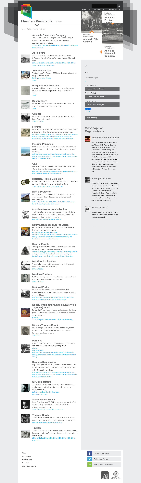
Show (88, 109)
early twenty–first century (46, 136)
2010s (68, 202)
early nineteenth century (60, 134)
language (54, 232)
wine (33, 350)
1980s (48, 65)
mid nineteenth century (51, 138)
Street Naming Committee (50, 392)
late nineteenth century (61, 136)
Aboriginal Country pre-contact (42, 134)
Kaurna (48, 232)
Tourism (37, 428)
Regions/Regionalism (44, 362)
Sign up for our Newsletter (103, 465)
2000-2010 (35, 440)
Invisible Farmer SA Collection (49, 209)
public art (35, 317)
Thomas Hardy (40, 415)
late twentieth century (68, 45)
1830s (34, 63)
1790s (34, 269)
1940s (34, 65)
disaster (48, 78)
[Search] (119, 6)
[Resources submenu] (119, 9)
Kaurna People (40, 244)
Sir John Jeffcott (41, 382)
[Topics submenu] (89, 9)
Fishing (36, 127)
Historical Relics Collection (47, 179)
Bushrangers (39, 101)
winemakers (39, 350)
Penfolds (37, 340)
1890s (43, 45)
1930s (73, 63)
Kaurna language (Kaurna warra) (50, 225)
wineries (34, 348)
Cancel (87, 111)
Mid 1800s (44, 394)
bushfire (34, 78)
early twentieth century (53, 45)
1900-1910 (58, 63)
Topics (29, 29)
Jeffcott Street (36, 392)
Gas (34, 164)
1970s (43, 65)
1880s (39, 45)
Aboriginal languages (38, 232)
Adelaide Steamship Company (49, 35)
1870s (34, 45)
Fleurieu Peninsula (42, 144)
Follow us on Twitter (101, 459)
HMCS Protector (41, 191)
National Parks (40, 287)
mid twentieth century (66, 138)
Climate (36, 114)
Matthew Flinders (42, 274)
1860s (43, 63)
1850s (43, 186)
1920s (68, 63)
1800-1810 (35, 121)
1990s (52, 65)
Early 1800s (36, 394)
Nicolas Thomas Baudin (45, 325)
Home (23, 29)
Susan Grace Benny (43, 399)
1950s (39, 65)
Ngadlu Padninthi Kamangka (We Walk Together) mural (54, 306)
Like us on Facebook (101, 453)
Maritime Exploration (44, 261)
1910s (64, 63)
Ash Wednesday (41, 70)
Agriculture (38, 53)
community (41, 78)
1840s (39, 63)
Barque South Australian (46, 85)
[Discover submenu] (103, 9)
